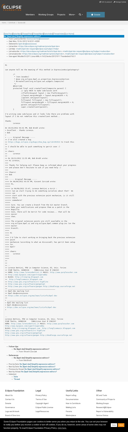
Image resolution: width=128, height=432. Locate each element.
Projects (61, 14)
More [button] (71, 14)
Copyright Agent (42, 403)
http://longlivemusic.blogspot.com (25, 279)
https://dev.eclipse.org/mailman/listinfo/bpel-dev (41, 51)
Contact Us (9, 399)
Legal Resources (42, 411)
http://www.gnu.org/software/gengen (25, 286)
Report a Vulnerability (104, 411)
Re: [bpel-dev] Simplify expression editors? (31, 349)
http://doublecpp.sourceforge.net (59, 286)
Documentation (72, 399)
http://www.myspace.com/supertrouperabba (27, 275)
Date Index (48, 34)
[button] (81, 14)
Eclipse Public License (44, 407)
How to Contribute (73, 403)
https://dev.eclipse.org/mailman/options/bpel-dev (43, 54)
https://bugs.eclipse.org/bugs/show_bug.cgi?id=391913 (34, 142)
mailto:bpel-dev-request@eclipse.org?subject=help (37, 49)
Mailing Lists (71, 407)
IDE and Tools (101, 395)
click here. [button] (62, 428)
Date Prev (8, 34)
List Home (69, 34)
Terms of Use (41, 399)
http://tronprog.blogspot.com (29, 277)
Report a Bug (71, 395)
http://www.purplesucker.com (63, 272)
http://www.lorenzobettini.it (28, 272)
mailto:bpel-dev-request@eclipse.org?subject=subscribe (86, 51)
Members (30, 14)
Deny (114, 425)
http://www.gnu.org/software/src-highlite (28, 282)
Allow (121, 425)
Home (4, 23)
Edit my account (106, 2)
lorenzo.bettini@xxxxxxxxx (37, 39)
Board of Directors (12, 415)
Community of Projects (105, 399)
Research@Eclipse (103, 407)
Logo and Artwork (12, 411)
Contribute (11, 23)
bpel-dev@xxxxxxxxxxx (27, 44)
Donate (97, 15)
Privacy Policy (41, 395)
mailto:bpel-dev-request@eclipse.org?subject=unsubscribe (90, 54)
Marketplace (71, 415)
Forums (69, 411)
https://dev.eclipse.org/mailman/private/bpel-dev (39, 46)
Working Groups (46, 14)
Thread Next (38, 34)
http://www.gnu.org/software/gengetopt (26, 284)
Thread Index (59, 34)
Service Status (102, 415)
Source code (21, 23)
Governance (10, 407)
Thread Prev (27, 34)
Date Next (17, 34)
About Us (9, 395)
